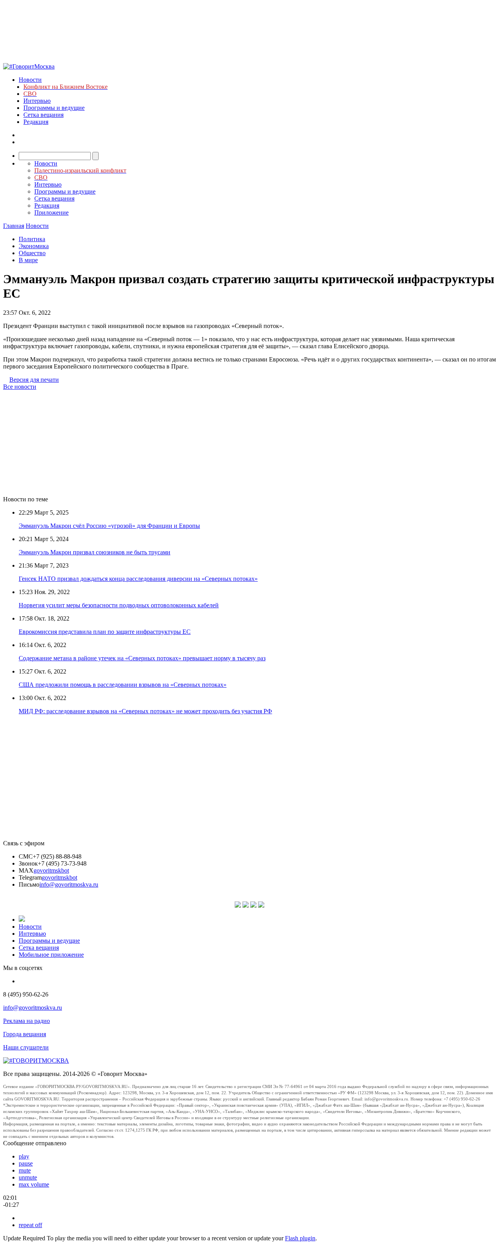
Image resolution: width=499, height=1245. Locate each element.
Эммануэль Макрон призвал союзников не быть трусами (94, 552)
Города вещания (24, 1034)
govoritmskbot (51, 870)
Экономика (34, 246)
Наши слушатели (26, 1047)
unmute (28, 1177)
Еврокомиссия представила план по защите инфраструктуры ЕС (105, 631)
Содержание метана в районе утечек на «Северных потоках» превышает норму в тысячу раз (142, 658)
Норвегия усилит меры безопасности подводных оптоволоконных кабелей (119, 605)
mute (25, 1170)
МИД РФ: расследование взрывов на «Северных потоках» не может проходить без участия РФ (145, 711)
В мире (28, 260)
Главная (13, 225)
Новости (30, 79)
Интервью (37, 100)
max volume (34, 1184)
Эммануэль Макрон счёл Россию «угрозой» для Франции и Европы (109, 525)
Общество (32, 253)
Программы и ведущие (54, 107)
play (24, 1156)
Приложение (51, 212)
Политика (32, 239)
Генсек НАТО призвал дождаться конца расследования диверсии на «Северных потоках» (138, 578)
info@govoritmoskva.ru (68, 884)
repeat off (30, 1225)
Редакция (35, 121)
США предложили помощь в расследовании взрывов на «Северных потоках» (122, 684)
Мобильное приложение (51, 954)
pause (26, 1163)
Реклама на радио (26, 1021)
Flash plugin (300, 1238)
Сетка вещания (43, 114)
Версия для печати (34, 379)
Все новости (19, 386)
